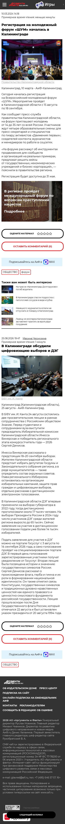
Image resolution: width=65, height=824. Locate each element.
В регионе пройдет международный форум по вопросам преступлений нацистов (29, 197)
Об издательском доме (20, 688)
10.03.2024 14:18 (10, 13)
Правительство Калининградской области (28, 82)
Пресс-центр (48, 688)
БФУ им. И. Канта (12, 398)
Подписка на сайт (16, 692)
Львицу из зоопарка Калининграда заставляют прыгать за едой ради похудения (34, 322)
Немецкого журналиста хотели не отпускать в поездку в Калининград (34, 309)
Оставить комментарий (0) (32, 246)
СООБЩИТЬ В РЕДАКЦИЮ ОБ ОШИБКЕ (27, 710)
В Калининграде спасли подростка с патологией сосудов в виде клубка (35, 298)
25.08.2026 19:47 (11, 338)
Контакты (10, 705)
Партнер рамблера (31, 808)
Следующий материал (31, 815)
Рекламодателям (32, 705)
